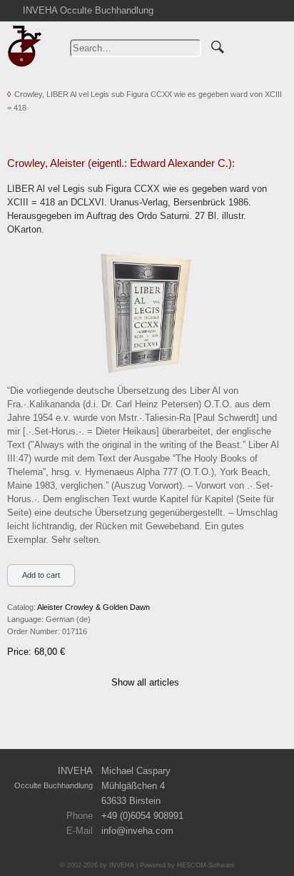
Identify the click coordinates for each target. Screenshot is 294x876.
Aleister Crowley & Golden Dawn (93, 607)
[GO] (217, 45)
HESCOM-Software (206, 865)
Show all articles (145, 682)
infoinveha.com (137, 830)
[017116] (145, 311)
